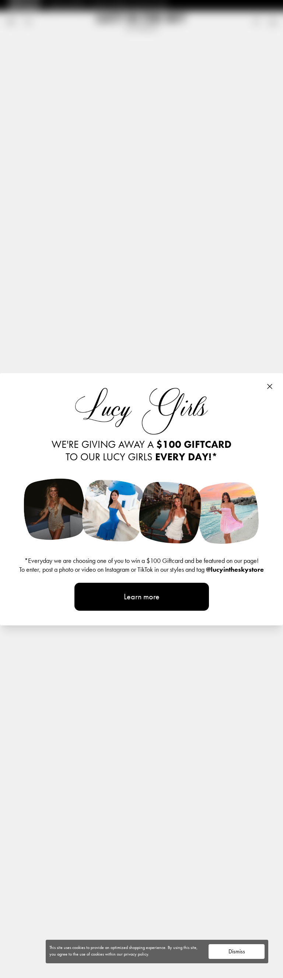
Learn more (142, 596)
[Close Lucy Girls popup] (269, 386)
